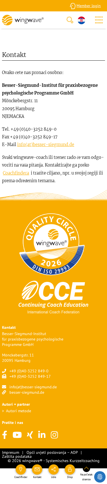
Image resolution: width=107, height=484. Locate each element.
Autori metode (18, 410)
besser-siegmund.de (26, 392)
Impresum (10, 452)
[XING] (30, 435)
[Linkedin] (41, 435)
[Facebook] (4, 435)
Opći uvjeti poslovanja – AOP (52, 452)
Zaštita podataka (17, 456)
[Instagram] (54, 435)
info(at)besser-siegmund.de (45, 144)
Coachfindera (16, 173)
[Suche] (69, 20)
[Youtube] (17, 435)
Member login (88, 5)
